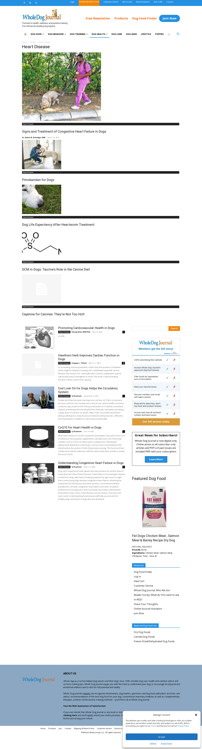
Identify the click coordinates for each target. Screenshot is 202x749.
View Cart (139, 581)
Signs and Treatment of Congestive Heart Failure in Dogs (64, 131)
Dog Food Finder (143, 572)
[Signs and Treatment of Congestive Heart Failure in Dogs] (101, 86)
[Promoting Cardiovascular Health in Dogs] (38, 337)
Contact (68, 728)
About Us (118, 728)
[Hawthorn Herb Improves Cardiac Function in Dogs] (38, 365)
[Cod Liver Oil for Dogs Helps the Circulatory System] (38, 398)
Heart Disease (28, 124)
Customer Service (143, 585)
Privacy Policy (183, 726)
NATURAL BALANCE (142, 546)
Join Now (139, 613)
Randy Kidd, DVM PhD (81, 332)
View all (153, 556)
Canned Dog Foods (144, 636)
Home (24, 42)
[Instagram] (30, 3)
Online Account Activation (148, 608)
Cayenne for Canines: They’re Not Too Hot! (53, 314)
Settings (153, 743)
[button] (196, 714)
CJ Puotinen (77, 396)
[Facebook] (24, 3)
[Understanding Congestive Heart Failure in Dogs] (38, 472)
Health (32, 42)
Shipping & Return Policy (84, 728)
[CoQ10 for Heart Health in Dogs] (38, 437)
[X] (36, 3)
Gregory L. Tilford (79, 363)
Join (60, 728)
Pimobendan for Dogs (38, 180)
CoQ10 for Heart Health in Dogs (79, 427)
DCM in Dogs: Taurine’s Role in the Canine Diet (56, 269)
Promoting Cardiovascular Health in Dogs (86, 328)
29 (123, 363)
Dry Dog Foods (142, 632)
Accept (161, 736)
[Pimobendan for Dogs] (101, 154)
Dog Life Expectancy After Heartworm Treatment (58, 224)
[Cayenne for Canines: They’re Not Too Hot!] (101, 289)
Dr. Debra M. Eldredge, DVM (33, 137)
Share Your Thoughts (146, 604)
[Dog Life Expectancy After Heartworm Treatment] (101, 199)
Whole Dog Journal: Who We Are (152, 590)
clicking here (70, 715)
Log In (137, 576)
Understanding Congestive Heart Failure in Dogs (91, 463)
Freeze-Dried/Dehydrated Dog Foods (154, 641)
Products (52, 728)
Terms (153, 726)
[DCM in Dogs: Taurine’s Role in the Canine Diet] (101, 244)
